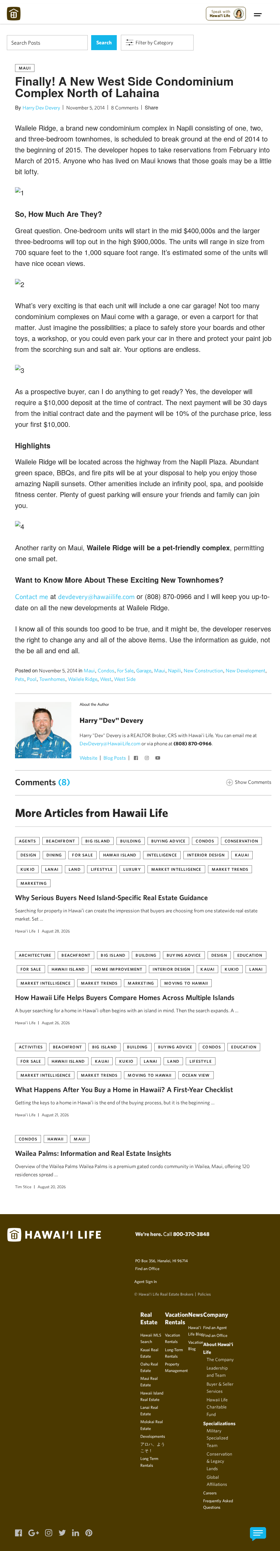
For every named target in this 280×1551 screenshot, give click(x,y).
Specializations (219, 1423)
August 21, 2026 (55, 1114)
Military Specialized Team (217, 1438)
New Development (245, 670)
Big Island (97, 840)
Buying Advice (168, 840)
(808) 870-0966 (192, 743)
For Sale (125, 670)
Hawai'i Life (25, 930)
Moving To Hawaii (186, 983)
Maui (25, 67)
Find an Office (147, 1268)
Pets (19, 679)
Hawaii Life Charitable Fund (217, 1407)
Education (250, 955)
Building (130, 840)
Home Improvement (118, 969)
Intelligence (162, 854)
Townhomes (52, 679)
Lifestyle (102, 869)
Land (75, 869)
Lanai (51, 869)
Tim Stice (23, 1186)
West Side (125, 679)
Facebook (137, 759)
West (105, 679)
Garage (143, 670)
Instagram (147, 759)
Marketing (33, 883)
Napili (174, 670)
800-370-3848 (191, 1234)
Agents (27, 840)
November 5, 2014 (85, 107)
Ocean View (196, 1075)
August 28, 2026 (56, 930)
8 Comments (125, 107)
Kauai (242, 854)
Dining (54, 854)
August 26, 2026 (56, 1022)
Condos (106, 670)
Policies (204, 1294)
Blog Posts (114, 758)
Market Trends (230, 869)
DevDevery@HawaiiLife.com (110, 743)
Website (88, 758)
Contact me (31, 596)
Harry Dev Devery (41, 107)
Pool (32, 679)
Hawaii (55, 1138)
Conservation (241, 840)
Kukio (27, 869)
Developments (152, 1436)
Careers (209, 1492)
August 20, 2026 (52, 1186)
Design (28, 854)
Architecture (35, 955)
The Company (220, 1359)
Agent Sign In (145, 1281)
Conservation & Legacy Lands (219, 1461)
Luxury (132, 869)
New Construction (203, 670)
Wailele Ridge (82, 679)
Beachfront (60, 840)
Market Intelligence (176, 869)
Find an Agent (215, 1327)
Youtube (158, 759)
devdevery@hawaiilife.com (96, 596)
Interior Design (206, 854)
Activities (31, 1046)
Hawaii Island (120, 854)
